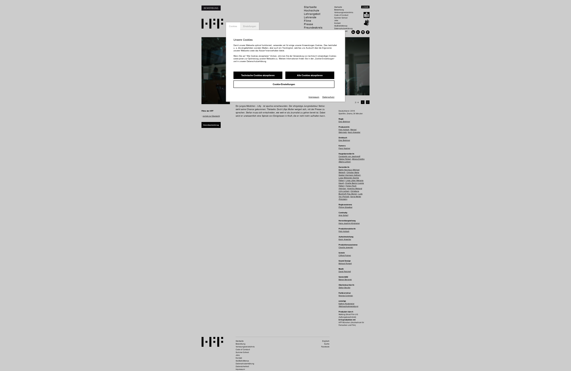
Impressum (314, 97)
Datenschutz (328, 97)
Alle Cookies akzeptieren (310, 75)
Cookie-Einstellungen (284, 84)
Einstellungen (249, 26)
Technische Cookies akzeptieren (258, 75)
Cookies (233, 26)
